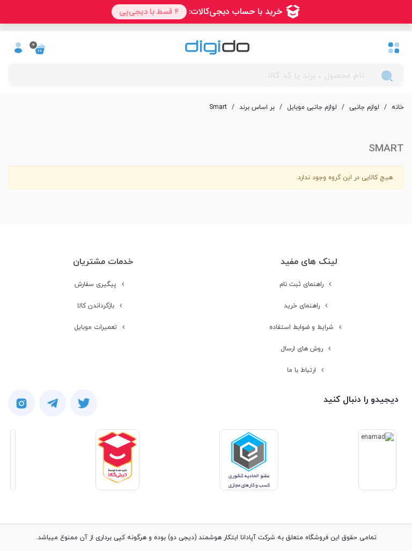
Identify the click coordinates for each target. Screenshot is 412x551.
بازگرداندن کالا (95, 306)
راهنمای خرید (302, 306)
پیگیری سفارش (95, 284)
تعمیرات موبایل (95, 327)
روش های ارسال (302, 348)
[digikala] (117, 459)
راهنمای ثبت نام (301, 284)
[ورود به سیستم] (18, 47)
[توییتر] (83, 403)
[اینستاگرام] (21, 402)
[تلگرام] (53, 403)
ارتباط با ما (301, 370)
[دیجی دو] (217, 47)
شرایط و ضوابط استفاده (301, 327)
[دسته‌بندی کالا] (394, 47)
